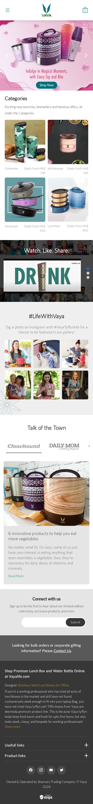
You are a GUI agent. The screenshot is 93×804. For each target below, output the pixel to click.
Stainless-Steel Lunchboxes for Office (43, 685)
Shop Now (47, 85)
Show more (12, 727)
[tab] (24, 446)
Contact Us (62, 651)
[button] (7, 55)
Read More (16, 576)
